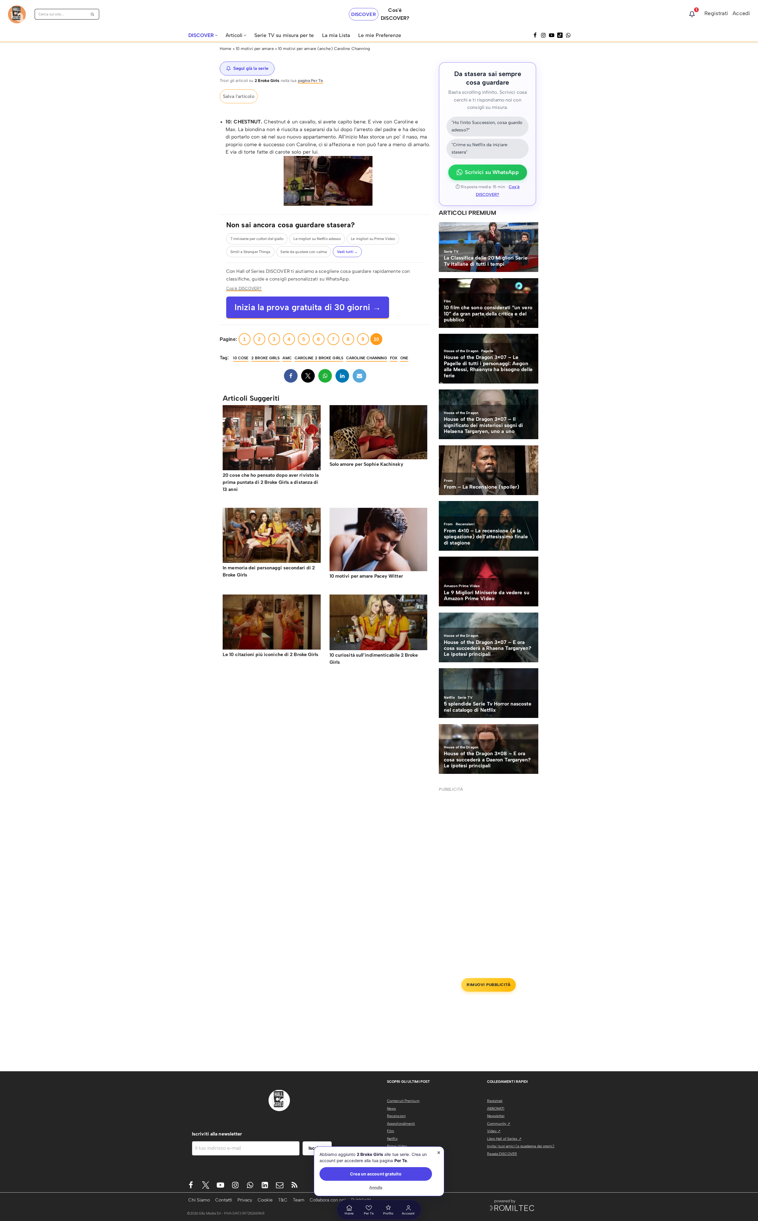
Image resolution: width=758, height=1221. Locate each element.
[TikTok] (560, 35)
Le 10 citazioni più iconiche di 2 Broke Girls (271, 654)
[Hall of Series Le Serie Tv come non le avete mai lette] (17, 14)
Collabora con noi (328, 1200)
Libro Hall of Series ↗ (504, 1139)
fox (393, 358)
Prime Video (397, 1146)
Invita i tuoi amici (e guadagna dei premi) (520, 1146)
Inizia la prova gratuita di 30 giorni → (308, 307)
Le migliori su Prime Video (373, 238)
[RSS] (294, 1185)
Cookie (265, 1200)
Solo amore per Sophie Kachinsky (366, 464)
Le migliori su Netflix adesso (317, 238)
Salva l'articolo (238, 96)
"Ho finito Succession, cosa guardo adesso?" (487, 126)
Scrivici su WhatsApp (492, 172)
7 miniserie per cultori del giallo (256, 238)
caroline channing (366, 358)
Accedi (741, 13)
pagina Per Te (310, 80)
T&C (283, 1200)
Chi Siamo (199, 1200)
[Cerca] (92, 14)
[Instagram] (543, 35)
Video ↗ (494, 1131)
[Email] (359, 376)
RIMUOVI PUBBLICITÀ (488, 984)
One (404, 358)
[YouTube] (551, 35)
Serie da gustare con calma (303, 251)
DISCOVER (363, 14)
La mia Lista (336, 35)
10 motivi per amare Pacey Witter (366, 576)
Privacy (244, 1200)
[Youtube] (220, 1185)
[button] (216, 35)
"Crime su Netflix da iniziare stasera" (479, 148)
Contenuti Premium (403, 1101)
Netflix (392, 1139)
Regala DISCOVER (502, 1154)
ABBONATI (496, 1108)
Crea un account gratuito (375, 1173)
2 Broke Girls (265, 358)
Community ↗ (498, 1124)
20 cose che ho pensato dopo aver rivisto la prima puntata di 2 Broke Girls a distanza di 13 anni (271, 482)
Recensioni (396, 1116)
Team (298, 1200)
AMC (286, 358)
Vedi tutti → (347, 251)
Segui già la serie (250, 68)
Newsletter (496, 1116)
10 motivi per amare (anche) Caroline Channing (324, 48)
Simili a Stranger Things (250, 251)
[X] (308, 376)
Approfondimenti (401, 1124)
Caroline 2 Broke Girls (319, 358)
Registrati (716, 13)
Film (390, 1131)
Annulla (376, 1187)
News (391, 1108)
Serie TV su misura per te (284, 35)
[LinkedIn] (342, 376)
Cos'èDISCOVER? (395, 14)
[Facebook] (535, 35)
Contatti (223, 1200)
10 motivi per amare (255, 48)
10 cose (240, 358)
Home (225, 48)
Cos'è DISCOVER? (244, 288)
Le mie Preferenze (379, 35)
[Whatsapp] (568, 35)
